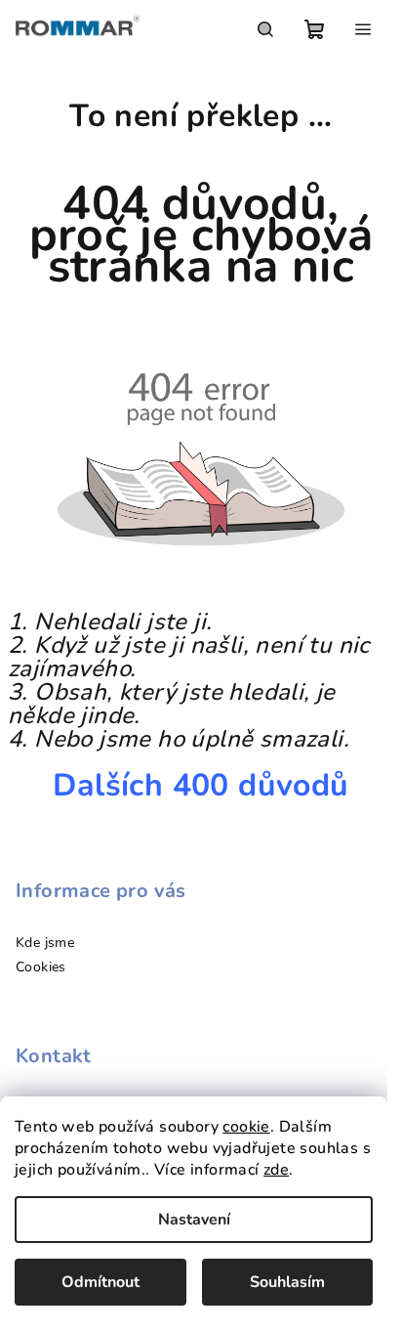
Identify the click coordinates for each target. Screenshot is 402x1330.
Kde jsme (45, 942)
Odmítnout (100, 1282)
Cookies (41, 967)
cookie (245, 1126)
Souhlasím (287, 1282)
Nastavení (194, 1219)
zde (276, 1169)
